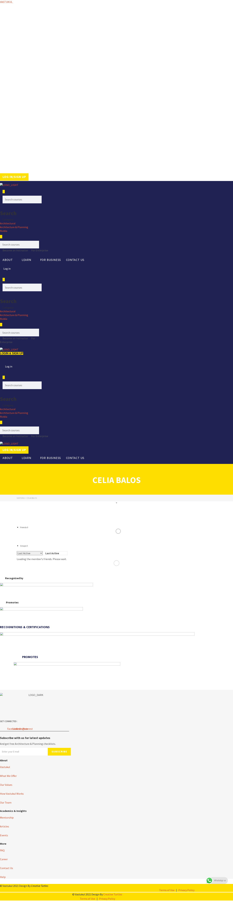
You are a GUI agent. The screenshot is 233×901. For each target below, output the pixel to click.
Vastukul (5, 767)
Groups (24, 545)
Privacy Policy (186, 890)
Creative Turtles (39, 886)
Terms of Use (166, 890)
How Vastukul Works (12, 793)
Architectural (8, 223)
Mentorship (7, 817)
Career (4, 859)
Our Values (6, 784)
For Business (50, 260)
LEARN (26, 260)
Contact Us (75, 260)
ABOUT (8, 260)
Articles (4, 826)
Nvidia (3, 231)
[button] (9, 260)
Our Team (5, 802)
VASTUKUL (6, 2)
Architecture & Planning (14, 227)
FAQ (2, 850)
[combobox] (55, 553)
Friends (24, 527)
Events (4, 835)
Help (3, 877)
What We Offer (8, 776)
